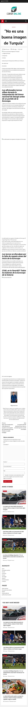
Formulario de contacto (7, 590)
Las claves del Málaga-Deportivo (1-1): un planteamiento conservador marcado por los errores (13, 557)
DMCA (3, 591)
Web (4, 470)
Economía (4, 573)
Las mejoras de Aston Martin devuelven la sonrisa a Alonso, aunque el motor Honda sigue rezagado (14, 508)
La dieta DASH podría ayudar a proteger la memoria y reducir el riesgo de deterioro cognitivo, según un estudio (13, 698)
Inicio (3, 568)
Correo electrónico (7, 466)
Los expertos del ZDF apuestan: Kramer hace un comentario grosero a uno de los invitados (20, 426)
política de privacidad (6, 594)
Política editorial (5, 593)
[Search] (26, 21)
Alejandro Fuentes (11, 511)
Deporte (13, 27)
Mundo (3, 571)
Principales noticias (6, 570)
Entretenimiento (5, 579)
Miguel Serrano (6, 49)
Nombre (5, 461)
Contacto (4, 581)
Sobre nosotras (5, 588)
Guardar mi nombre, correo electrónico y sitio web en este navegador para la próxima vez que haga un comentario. (13, 476)
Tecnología (4, 576)
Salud (5, 680)
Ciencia (3, 575)
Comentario (6, 444)
